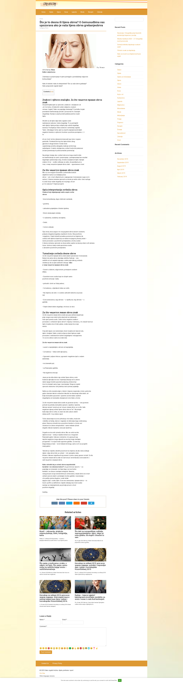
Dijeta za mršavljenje (124, 77)
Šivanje (119, 129)
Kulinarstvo (121, 98)
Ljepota (74, 12)
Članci (119, 70)
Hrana (119, 87)
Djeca (59, 12)
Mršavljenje (121, 115)
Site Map (42, 673)
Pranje (119, 119)
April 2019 (120, 169)
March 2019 (121, 173)
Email (64, 619)
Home (43, 12)
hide (52, 91)
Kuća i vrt (120, 94)
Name (42, 619)
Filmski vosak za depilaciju (126, 50)
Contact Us (45, 663)
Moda (82, 12)
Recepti (90, 12)
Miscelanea (121, 108)
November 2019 (122, 159)
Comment (43, 626)
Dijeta (51, 12)
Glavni (119, 84)
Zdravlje (99, 12)
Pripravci (120, 122)
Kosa (66, 12)
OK (120, 680)
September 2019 (122, 162)
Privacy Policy (57, 663)
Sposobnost (121, 133)
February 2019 (122, 176)
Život (46, 28)
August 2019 (121, 166)
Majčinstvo (120, 105)
